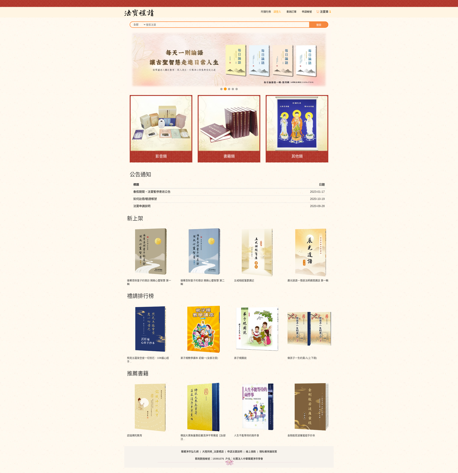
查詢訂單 (291, 11)
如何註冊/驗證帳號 (145, 198)
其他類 (297, 156)
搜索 (318, 24)
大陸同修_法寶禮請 (213, 451)
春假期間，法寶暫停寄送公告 (151, 191)
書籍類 (229, 156)
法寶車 (325, 11)
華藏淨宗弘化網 (190, 451)
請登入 (277, 11)
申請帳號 (307, 11)
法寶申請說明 (141, 206)
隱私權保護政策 (268, 451)
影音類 (161, 156)
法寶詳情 (150, 235)
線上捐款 (251, 451)
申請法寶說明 (234, 451)
